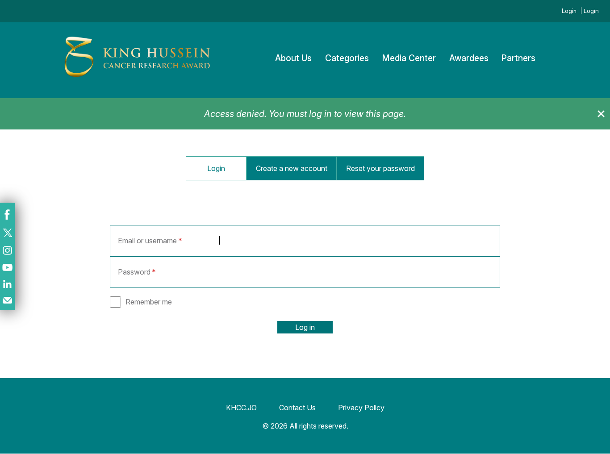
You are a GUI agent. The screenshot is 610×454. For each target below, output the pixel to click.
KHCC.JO (241, 407)
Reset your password (380, 168)
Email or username (147, 240)
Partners (518, 58)
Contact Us (297, 407)
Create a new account (291, 168)
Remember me (148, 301)
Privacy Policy (361, 407)
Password (134, 271)
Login (569, 11)
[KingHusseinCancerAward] (137, 77)
